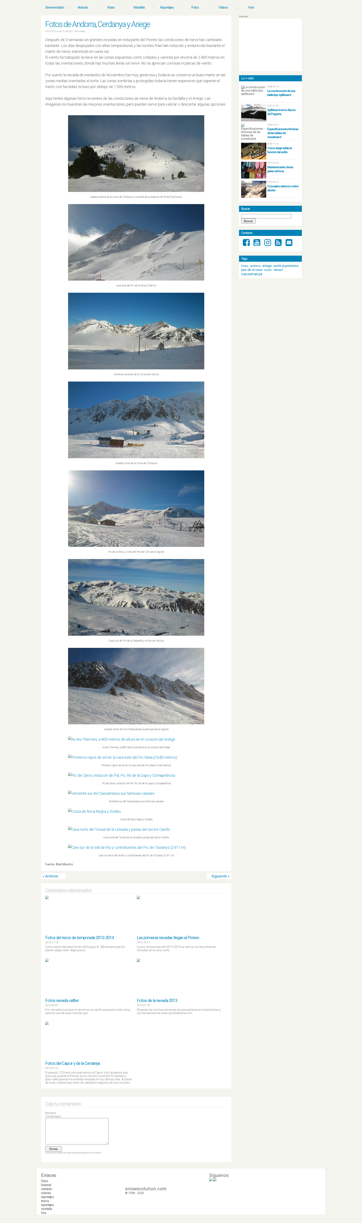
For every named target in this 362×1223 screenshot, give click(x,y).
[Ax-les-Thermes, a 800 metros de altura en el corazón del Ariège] (136, 739)
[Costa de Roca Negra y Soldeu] (136, 811)
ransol (278, 270)
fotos (244, 266)
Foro (251, 7)
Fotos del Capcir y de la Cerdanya (72, 1063)
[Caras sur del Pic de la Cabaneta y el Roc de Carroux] (136, 597)
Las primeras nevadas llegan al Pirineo (168, 937)
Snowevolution (54, 7)
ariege (267, 266)
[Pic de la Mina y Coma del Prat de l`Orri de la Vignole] (136, 508)
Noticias (83, 7)
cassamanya (251, 274)
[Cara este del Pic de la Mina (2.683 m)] (136, 242)
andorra (255, 266)
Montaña (139, 7)
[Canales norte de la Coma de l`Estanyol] (136, 420)
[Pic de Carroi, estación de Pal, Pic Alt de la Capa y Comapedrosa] (136, 775)
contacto (46, 1189)
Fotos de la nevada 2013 (157, 1000)
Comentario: (53, 1116)
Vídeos (223, 7)
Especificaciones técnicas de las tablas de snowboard (283, 133)
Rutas (111, 7)
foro (43, 1213)
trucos (45, 1201)
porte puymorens (286, 266)
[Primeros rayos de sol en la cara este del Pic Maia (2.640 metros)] (136, 757)
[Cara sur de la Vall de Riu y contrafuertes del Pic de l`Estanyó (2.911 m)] (136, 847)
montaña (46, 1209)
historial (46, 1185)
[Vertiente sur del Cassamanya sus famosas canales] (136, 793)
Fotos (195, 7)
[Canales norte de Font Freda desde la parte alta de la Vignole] (136, 686)
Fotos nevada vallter (62, 1000)
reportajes (47, 1197)
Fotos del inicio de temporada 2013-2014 (79, 937)
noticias (46, 1193)
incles (268, 270)
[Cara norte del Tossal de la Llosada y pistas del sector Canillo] (136, 829)
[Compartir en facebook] (225, 865)
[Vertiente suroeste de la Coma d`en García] (136, 331)
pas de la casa (251, 270)
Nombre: (51, 1113)
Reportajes (167, 7)
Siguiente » (220, 876)
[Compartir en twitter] (221, 865)
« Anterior (50, 876)
